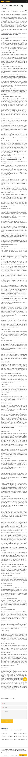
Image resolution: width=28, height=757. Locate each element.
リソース (10, 729)
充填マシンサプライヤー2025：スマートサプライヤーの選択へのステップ (21, 736)
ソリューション (4, 729)
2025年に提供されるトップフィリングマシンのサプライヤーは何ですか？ (8, 739)
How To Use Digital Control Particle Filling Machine (21, 733)
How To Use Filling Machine (5, 733)
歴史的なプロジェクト (18, 729)
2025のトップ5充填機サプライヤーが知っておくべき (8, 736)
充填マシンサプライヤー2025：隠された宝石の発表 (21, 739)
